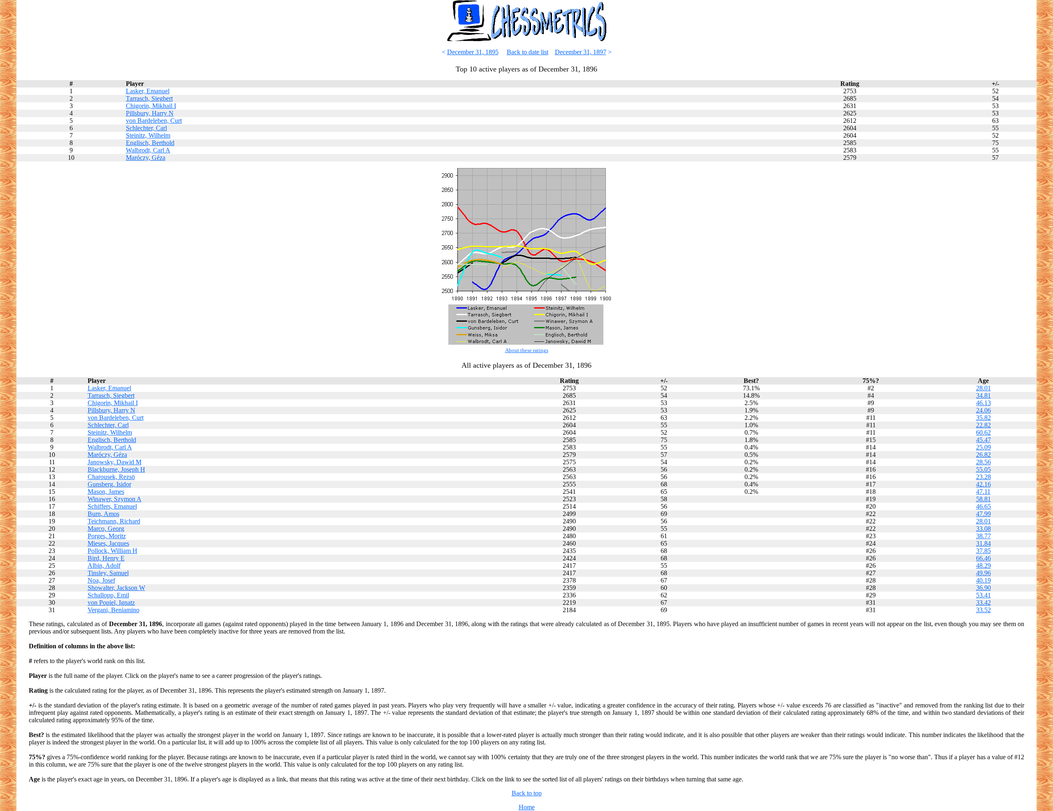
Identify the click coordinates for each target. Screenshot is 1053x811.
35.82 (983, 417)
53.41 (983, 595)
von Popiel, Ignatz (111, 602)
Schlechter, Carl (146, 127)
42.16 (983, 484)
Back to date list (527, 51)
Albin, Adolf (104, 565)
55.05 (983, 469)
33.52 (983, 609)
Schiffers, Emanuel (112, 506)
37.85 (983, 550)
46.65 (983, 506)
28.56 (983, 461)
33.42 (983, 602)
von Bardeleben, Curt (154, 120)
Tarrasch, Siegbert (149, 98)
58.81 (983, 498)
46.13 (983, 402)
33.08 (983, 528)
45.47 (983, 439)
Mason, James (106, 491)
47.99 (983, 513)
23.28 (983, 476)
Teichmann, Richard (114, 521)
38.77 (983, 535)
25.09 (983, 447)
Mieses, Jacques (108, 543)
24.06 (983, 410)
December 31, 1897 (580, 51)
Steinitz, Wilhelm (148, 135)
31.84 (983, 543)
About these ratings (526, 350)
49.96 (983, 572)
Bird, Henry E (106, 558)
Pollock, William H (112, 550)
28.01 (983, 388)
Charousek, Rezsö (111, 476)
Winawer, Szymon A (114, 498)
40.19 (983, 580)
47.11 (983, 491)
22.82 (983, 425)
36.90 (983, 587)
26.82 (983, 454)
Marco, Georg (106, 528)
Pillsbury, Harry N (150, 113)
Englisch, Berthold (150, 142)
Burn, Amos (103, 513)
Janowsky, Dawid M (114, 461)
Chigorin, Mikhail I (151, 105)
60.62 (983, 432)
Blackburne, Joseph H (116, 469)
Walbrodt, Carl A (148, 150)
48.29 (983, 565)
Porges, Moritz (107, 535)
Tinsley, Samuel (108, 572)
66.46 (983, 558)
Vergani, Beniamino (113, 609)
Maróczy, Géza (145, 157)
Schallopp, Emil (108, 595)
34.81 (983, 395)
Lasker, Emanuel (147, 91)
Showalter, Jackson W (116, 587)
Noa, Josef (101, 580)
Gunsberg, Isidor (109, 484)
